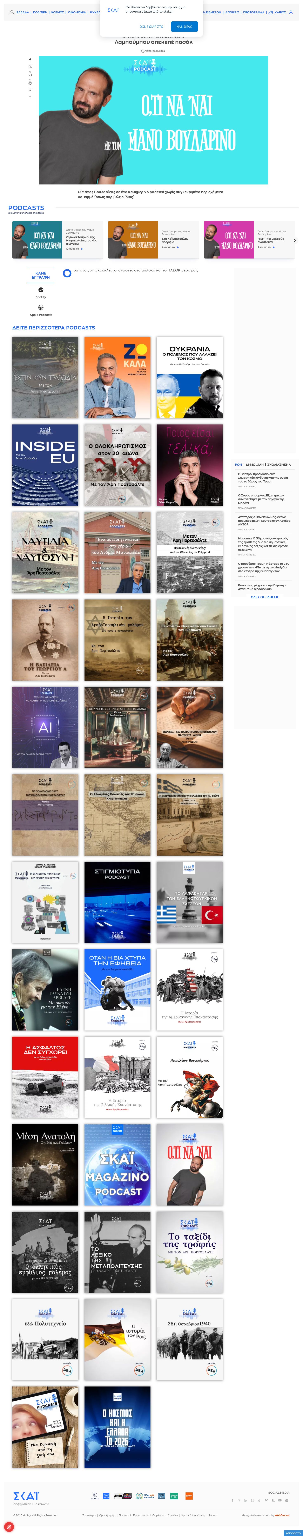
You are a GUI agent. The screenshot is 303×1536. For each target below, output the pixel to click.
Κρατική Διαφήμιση (193, 1515)
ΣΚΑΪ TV (95, 1496)
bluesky (266, 1500)
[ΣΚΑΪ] (26, 1496)
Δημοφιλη (255, 464)
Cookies (173, 1515)
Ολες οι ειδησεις (265, 597)
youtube (280, 1500)
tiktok (259, 1500)
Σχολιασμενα (279, 464)
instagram (253, 1500)
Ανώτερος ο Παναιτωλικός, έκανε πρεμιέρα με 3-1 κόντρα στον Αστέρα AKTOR (264, 521)
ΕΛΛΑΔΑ (22, 12)
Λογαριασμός (291, 12)
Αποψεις (232, 12)
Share (30, 96)
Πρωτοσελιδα (253, 12)
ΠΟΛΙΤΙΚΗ (40, 12)
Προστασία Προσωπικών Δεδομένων (141, 1515)
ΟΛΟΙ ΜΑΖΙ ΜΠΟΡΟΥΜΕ (141, 1498)
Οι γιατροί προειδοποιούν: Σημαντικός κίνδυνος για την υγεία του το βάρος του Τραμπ (263, 478)
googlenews (287, 1500)
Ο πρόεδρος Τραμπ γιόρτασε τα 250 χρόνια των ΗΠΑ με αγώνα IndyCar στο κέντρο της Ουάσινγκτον (263, 567)
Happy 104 (189, 1496)
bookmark (30, 89)
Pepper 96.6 (161, 1496)
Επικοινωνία (41, 1504)
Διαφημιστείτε (22, 1504)
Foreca (213, 1515)
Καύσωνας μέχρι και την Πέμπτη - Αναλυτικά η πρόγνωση (262, 587)
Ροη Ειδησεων (210, 12)
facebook (30, 59)
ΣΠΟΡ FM (123, 1496)
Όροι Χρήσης (107, 1515)
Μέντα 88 (174, 1496)
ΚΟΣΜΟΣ (57, 12)
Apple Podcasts (41, 314)
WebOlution (282, 1515)
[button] (294, 240)
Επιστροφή (293, 1521)
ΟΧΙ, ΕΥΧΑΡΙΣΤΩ (152, 26)
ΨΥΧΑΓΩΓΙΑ (99, 12)
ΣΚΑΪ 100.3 (106, 1496)
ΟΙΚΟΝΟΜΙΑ (77, 12)
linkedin (246, 1500)
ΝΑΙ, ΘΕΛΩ (184, 26)
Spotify (41, 297)
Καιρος (280, 12)
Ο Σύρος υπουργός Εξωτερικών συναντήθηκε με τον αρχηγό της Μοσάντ (261, 499)
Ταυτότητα (89, 1515)
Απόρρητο (293, 1533)
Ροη (238, 464)
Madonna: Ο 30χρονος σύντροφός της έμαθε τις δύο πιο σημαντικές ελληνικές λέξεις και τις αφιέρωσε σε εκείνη (263, 544)
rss (273, 1500)
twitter (30, 66)
